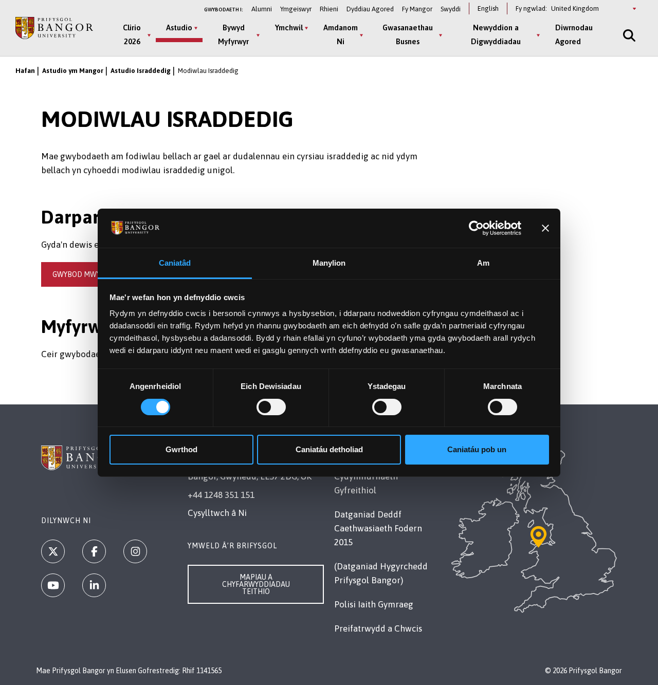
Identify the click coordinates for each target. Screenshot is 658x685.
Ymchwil (289, 27)
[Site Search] (628, 35)
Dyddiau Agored (370, 9)
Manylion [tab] (329, 262)
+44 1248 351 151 (221, 495)
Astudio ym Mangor (72, 71)
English (488, 8)
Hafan (25, 71)
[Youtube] (53, 585)
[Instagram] (135, 551)
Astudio (179, 27)
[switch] (271, 407)
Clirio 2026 (132, 34)
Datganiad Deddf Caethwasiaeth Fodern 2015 (378, 528)
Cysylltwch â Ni (217, 513)
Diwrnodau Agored (574, 34)
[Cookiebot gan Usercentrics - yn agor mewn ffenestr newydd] (476, 228)
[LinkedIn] (94, 585)
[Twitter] (53, 551)
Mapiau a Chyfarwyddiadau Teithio (256, 584)
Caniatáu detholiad (329, 449)
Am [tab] (483, 262)
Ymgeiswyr (296, 9)
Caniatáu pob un (476, 449)
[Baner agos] (545, 228)
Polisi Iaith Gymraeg (373, 604)
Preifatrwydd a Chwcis (378, 628)
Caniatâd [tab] (175, 262)
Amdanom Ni (340, 34)
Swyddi (451, 9)
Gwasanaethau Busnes (407, 34)
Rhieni (329, 9)
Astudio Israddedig (141, 71)
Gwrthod (181, 449)
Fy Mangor (417, 9)
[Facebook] (94, 551)
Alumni (261, 9)
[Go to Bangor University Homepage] (54, 28)
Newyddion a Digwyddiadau (496, 34)
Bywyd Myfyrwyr (233, 34)
